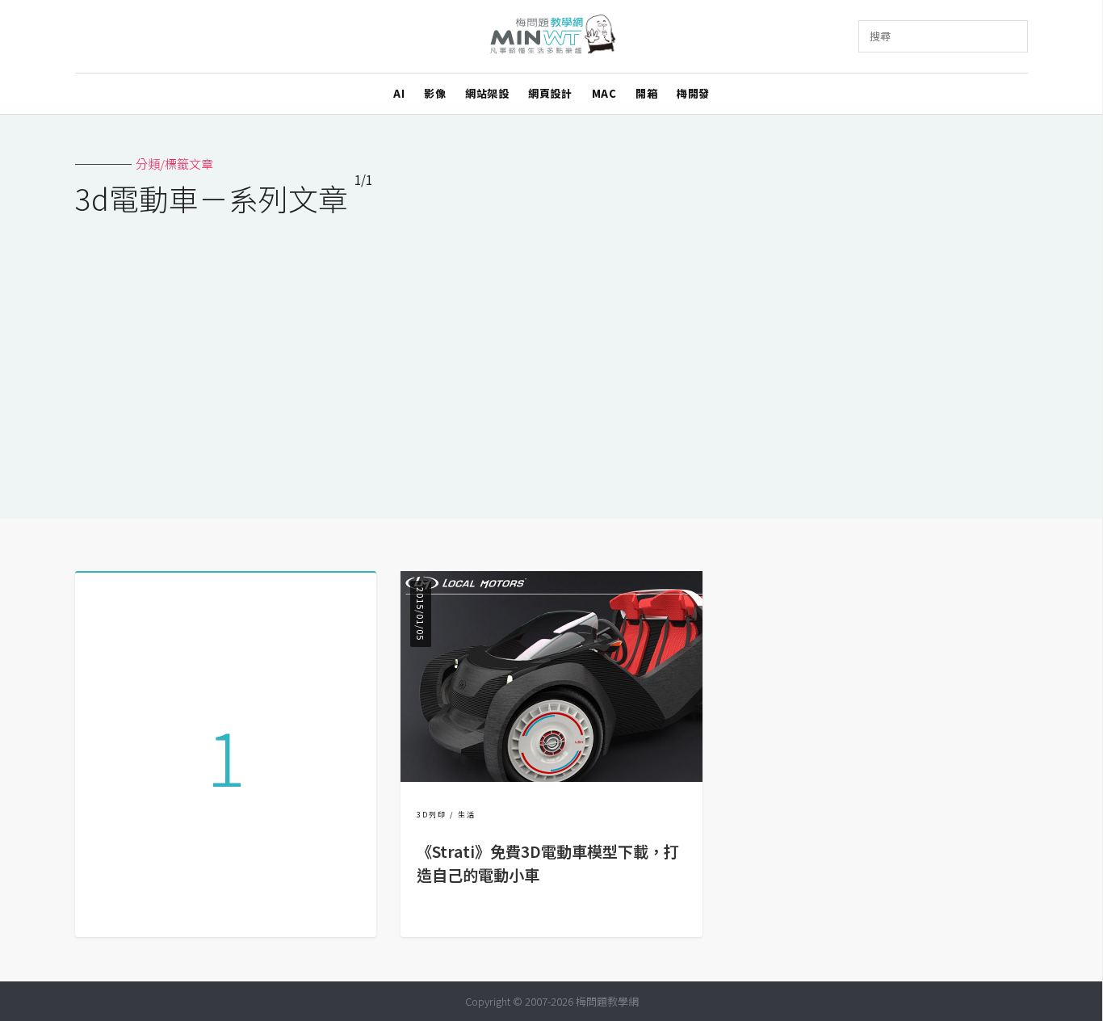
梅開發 (693, 93)
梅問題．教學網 (552, 37)
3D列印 (432, 814)
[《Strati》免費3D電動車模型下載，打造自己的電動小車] (551, 776)
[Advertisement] (551, 357)
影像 (435, 93)
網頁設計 (550, 93)
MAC (604, 93)
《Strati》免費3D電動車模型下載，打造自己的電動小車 (548, 863)
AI (399, 93)
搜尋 (880, 36)
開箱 (646, 93)
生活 (467, 814)
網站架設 (487, 93)
